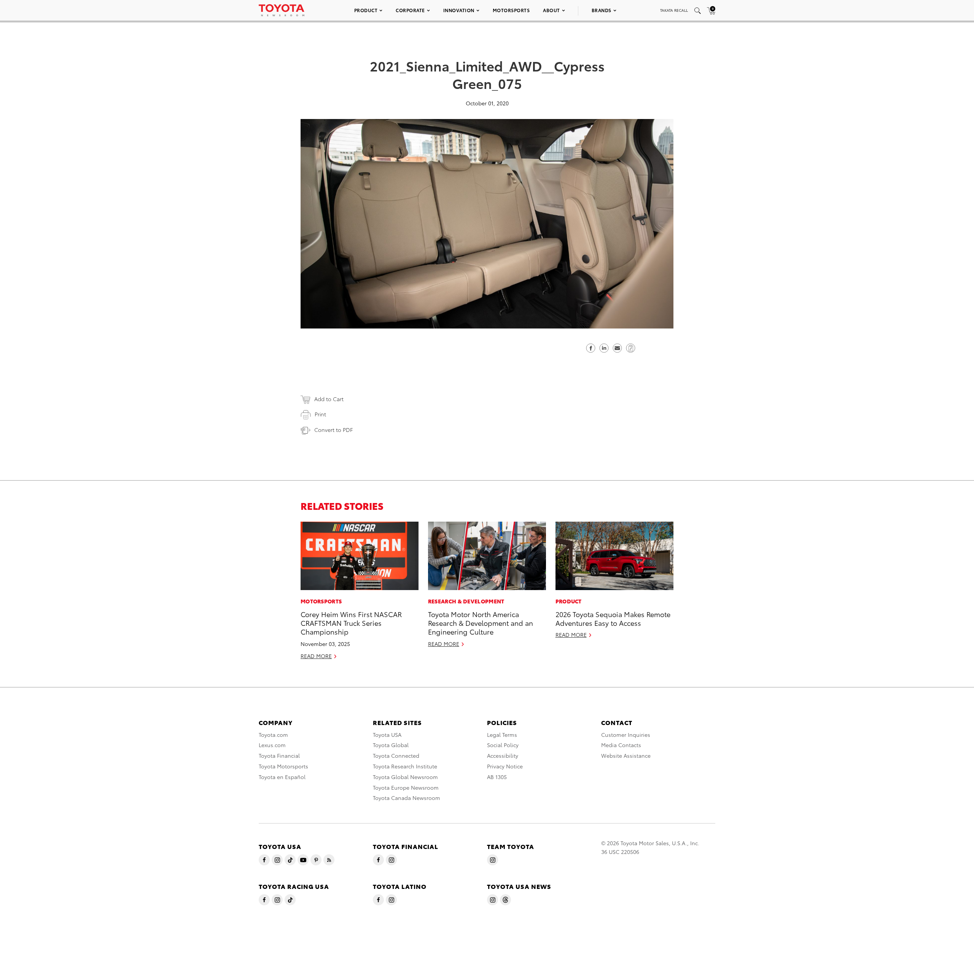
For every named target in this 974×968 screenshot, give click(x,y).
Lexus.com (272, 745)
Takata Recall (674, 10)
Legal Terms (502, 734)
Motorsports (511, 10)
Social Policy (503, 745)
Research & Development (466, 601)
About (551, 10)
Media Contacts (621, 745)
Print (320, 414)
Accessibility (502, 755)
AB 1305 (497, 777)
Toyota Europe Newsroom (406, 787)
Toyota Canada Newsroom (406, 797)
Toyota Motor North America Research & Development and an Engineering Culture (480, 622)
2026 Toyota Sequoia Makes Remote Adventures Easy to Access (612, 618)
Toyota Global (391, 745)
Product (366, 10)
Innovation (458, 10)
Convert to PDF (333, 429)
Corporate (410, 10)
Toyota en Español (282, 777)
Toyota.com (273, 734)
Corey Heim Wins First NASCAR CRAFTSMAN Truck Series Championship (351, 622)
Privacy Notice (505, 766)
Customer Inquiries (625, 734)
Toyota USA (387, 734)
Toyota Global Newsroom (405, 777)
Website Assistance (626, 755)
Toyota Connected (396, 755)
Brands (601, 10)
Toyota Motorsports (283, 766)
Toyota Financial (279, 755)
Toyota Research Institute (405, 766)
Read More (316, 656)
